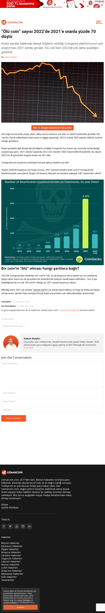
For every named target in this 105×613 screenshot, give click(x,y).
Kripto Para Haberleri (13, 326)
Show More (28, 348)
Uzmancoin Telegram (69, 310)
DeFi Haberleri (9, 576)
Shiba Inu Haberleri (11, 570)
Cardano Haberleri (11, 555)
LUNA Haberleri (9, 567)
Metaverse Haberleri (12, 573)
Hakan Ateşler (32, 338)
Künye (4, 504)
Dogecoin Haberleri (11, 558)
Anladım (20, 607)
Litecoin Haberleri (10, 561)
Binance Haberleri (11, 552)
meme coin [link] (39, 289)
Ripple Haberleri (10, 549)
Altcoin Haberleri (10, 564)
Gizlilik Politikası (10, 507)
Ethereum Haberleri (11, 546)
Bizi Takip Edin (52, 127)
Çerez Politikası (24, 600)
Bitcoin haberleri (45, 479)
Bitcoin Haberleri (10, 543)
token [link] (45, 137)
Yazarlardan (7, 579)
